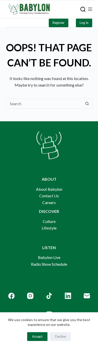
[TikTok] (49, 296)
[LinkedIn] (68, 296)
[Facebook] (11, 296)
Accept (37, 336)
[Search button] (87, 103)
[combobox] (44, 104)
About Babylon (49, 189)
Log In (84, 23)
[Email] (87, 296)
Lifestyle (49, 227)
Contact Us (49, 195)
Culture (49, 221)
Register (59, 23)
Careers (49, 202)
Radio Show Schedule (49, 264)
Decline (60, 336)
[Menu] (90, 9)
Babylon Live (49, 257)
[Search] (82, 9)
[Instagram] (30, 296)
